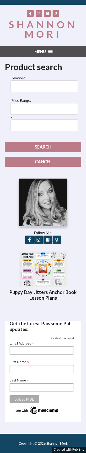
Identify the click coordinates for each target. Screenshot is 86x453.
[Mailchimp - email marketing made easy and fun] (36, 414)
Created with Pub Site (69, 449)
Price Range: (21, 100)
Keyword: (19, 78)
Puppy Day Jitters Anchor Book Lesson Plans (43, 295)
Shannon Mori (43, 29)
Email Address (22, 343)
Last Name (19, 380)
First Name (19, 362)
